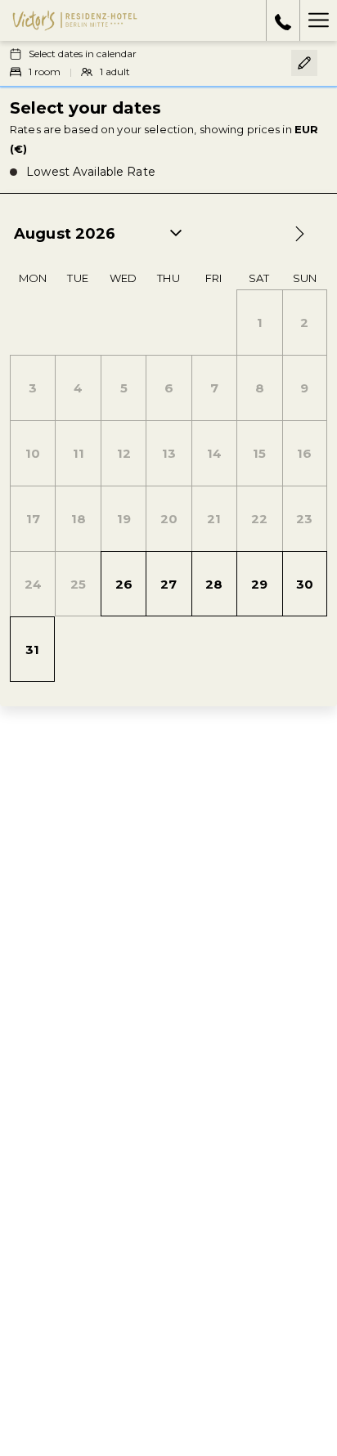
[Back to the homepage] (74, 20)
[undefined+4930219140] (283, 20)
